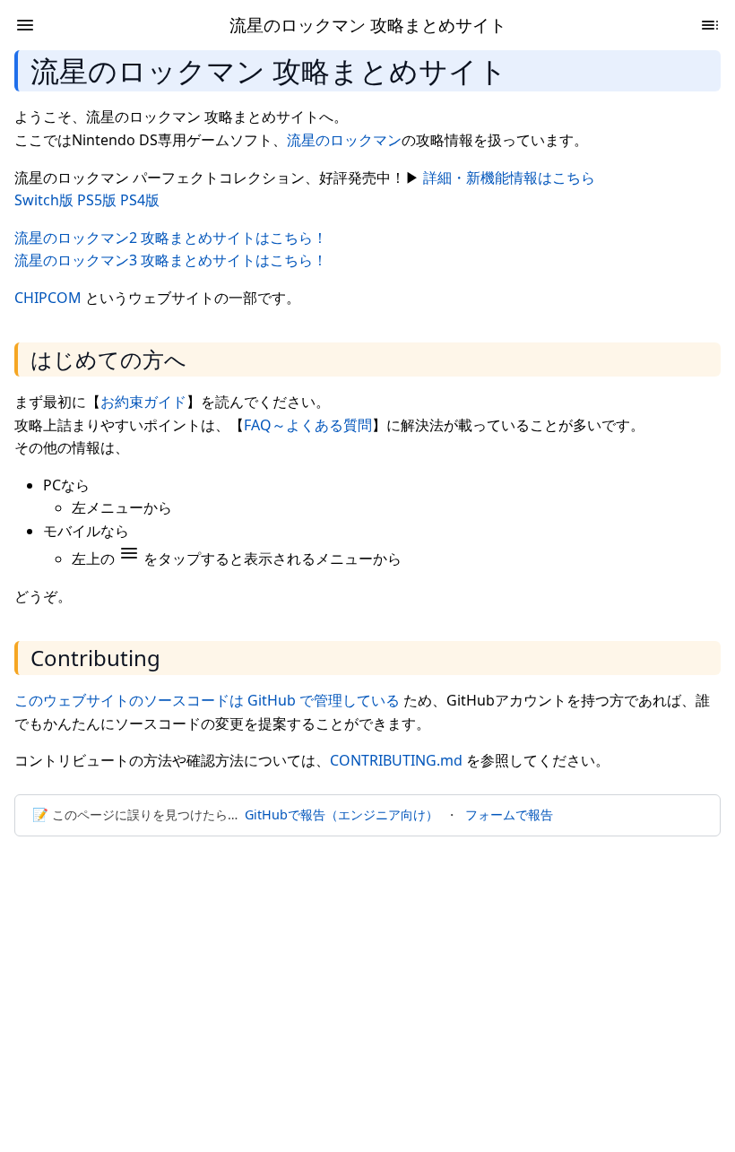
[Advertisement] (367, 983)
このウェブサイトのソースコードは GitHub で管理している (207, 700)
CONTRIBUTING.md (396, 760)
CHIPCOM (48, 297)
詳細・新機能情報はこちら (509, 177)
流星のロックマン (344, 140)
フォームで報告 (509, 814)
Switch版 (44, 200)
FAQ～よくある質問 (308, 425)
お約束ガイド (143, 401)
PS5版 (97, 200)
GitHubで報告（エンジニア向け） (341, 814)
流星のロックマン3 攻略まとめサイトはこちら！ (170, 260)
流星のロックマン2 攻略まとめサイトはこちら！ (170, 237)
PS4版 (140, 200)
